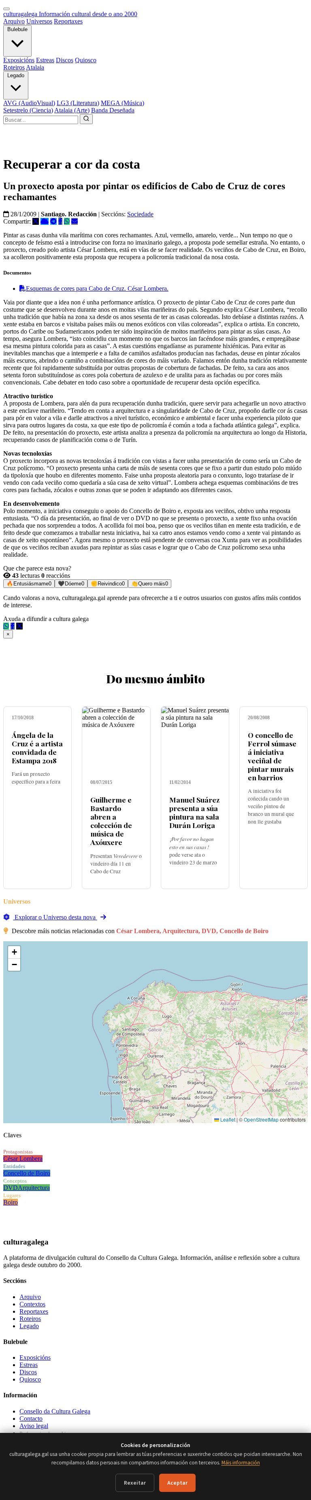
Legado (15, 75)
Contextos (32, 1304)
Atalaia (35, 67)
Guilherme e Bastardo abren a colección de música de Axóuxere (111, 821)
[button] (14, 952)
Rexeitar (135, 1483)
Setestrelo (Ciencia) (28, 110)
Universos (39, 21)
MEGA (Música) (122, 102)
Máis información (241, 1462)
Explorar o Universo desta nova (55, 917)
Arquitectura (34, 1187)
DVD (10, 1187)
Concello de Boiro (26, 1173)
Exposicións (18, 60)
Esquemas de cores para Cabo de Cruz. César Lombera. (97, 288)
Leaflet (227, 1119)
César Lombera (23, 1158)
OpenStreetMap (261, 1119)
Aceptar (177, 1483)
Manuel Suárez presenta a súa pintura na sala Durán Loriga (194, 812)
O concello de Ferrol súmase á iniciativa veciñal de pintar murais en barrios (272, 756)
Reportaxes (68, 21)
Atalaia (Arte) (71, 110)
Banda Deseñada (112, 110)
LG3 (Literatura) (78, 102)
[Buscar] (86, 119)
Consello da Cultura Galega (54, 1411)
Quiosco (85, 60)
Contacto (31, 1418)
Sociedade (140, 214)
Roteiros (14, 67)
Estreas (45, 60)
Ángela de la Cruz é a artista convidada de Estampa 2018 (37, 747)
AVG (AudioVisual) (29, 102)
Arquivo (14, 21)
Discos (64, 60)
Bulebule (17, 29)
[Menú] (6, 9)
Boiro (10, 1202)
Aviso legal (33, 1425)
